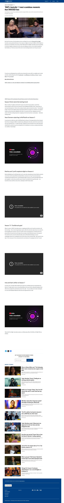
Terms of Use (6, 496)
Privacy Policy (7, 493)
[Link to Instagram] (34, 490)
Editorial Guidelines (7, 491)
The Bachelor (21, 74)
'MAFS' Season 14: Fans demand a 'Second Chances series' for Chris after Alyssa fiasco (21, 98)
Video (57, 1)
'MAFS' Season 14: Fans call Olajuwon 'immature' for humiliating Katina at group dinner (22, 82)
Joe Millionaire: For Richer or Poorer (31, 74)
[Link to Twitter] (35, 490)
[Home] (8, 1)
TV (50, 1)
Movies (54, 1)
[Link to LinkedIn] (40, 490)
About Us (6, 490)
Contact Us (19, 490)
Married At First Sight (36, 41)
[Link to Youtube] (37, 490)
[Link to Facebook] (32, 490)
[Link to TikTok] (39, 490)
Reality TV (46, 1)
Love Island (11, 76)
